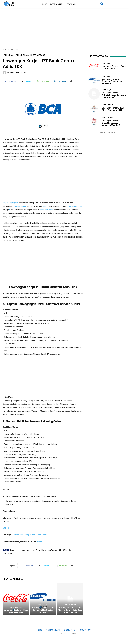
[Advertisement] (64, 26)
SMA (64, 550)
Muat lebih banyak (106, 132)
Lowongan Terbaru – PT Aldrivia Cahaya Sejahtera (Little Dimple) (70, 610)
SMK (70, 550)
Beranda (6, 49)
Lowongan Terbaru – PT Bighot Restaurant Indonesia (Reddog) (112, 123)
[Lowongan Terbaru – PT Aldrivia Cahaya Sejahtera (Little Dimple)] (70, 599)
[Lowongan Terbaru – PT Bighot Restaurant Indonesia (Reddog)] (94, 121)
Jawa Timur (36, 550)
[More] (71, 81)
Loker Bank (15, 49)
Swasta (16, 206)
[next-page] (8, 619)
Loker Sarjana (37, 55)
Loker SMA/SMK (70, 605)
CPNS (45, 206)
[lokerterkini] (5, 72)
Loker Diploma (22, 55)
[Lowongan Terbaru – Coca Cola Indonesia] (16, 599)
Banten (12, 550)
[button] (101, 3)
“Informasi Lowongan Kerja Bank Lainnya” (31, 535)
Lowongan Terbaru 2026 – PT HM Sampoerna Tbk (114, 109)
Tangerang (8, 553)
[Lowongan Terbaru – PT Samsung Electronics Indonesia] (43, 599)
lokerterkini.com (10, 203)
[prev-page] (4, 619)
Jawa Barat (25, 550)
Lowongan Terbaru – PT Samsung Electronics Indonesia (43, 610)
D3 (81, 206)
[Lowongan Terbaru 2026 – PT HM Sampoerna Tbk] (94, 107)
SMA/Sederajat (72, 206)
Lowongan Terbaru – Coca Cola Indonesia (16, 611)
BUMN (23, 206)
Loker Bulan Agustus (49, 550)
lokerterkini (14, 72)
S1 (10, 210)
